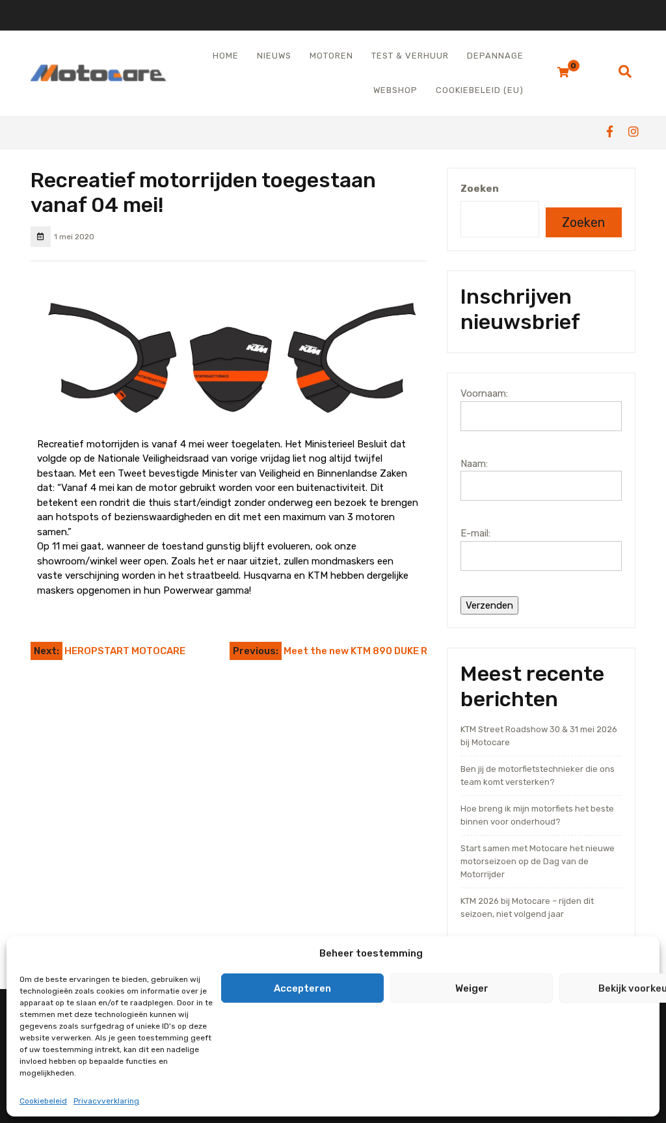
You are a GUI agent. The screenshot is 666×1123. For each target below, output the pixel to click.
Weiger (471, 988)
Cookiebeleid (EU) (480, 90)
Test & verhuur (410, 55)
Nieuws (274, 55)
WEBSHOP (395, 90)
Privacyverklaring (106, 1100)
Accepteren (302, 988)
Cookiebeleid (43, 1100)
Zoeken (479, 188)
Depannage (495, 55)
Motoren (331, 55)
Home (226, 55)
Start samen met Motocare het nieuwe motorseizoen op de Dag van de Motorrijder (537, 861)
